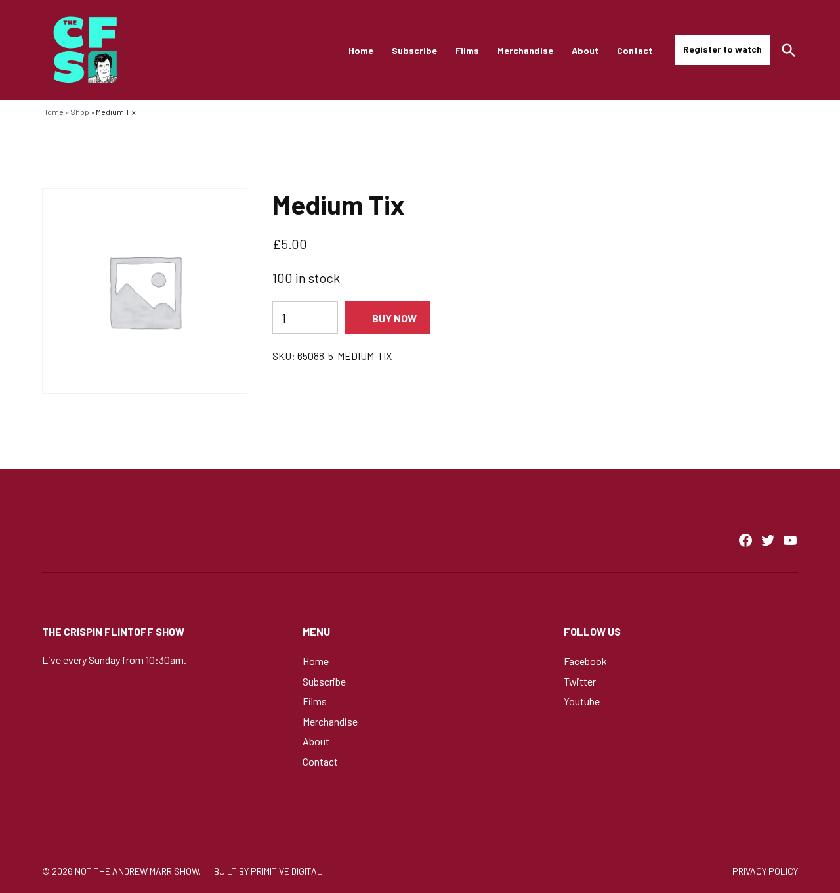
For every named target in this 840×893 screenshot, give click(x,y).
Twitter (580, 681)
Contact (634, 50)
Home (360, 50)
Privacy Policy (765, 871)
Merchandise (525, 50)
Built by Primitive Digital (268, 871)
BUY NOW (394, 318)
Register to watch (722, 48)
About (585, 50)
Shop (79, 111)
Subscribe (414, 50)
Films (467, 50)
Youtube (582, 701)
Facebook (585, 661)
